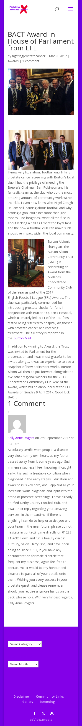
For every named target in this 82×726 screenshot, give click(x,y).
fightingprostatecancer (28, 56)
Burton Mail (22, 338)
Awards (13, 61)
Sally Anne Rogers (21, 438)
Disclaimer (21, 696)
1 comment (30, 61)
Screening (47, 701)
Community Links (50, 696)
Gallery (27, 701)
